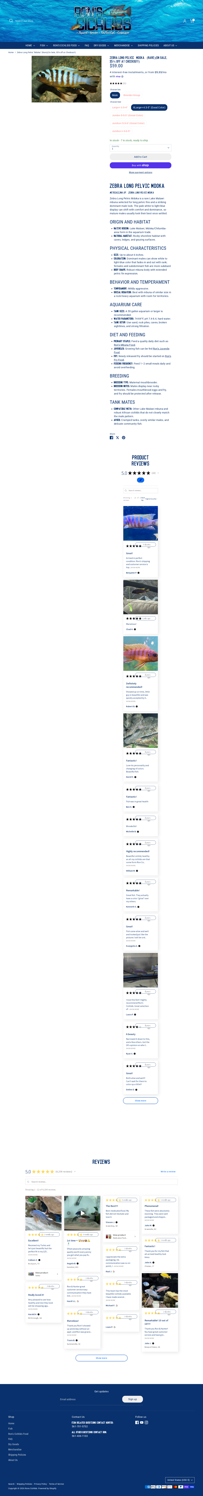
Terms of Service (56, 1484)
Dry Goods (100, 45)
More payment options (140, 172)
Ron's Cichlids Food (65, 45)
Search (11, 1484)
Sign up (132, 1399)
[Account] (185, 21)
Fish (43, 45)
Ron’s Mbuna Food (124, 344)
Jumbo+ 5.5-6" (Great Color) (128, 123)
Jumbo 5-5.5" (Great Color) (127, 115)
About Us (169, 45)
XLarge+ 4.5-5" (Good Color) (149, 107)
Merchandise (122, 45)
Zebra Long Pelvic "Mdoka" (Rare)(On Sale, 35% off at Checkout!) (46, 52)
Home (29, 45)
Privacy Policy (40, 1484)
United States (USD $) (178, 1480)
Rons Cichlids (31, 1488)
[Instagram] (146, 1422)
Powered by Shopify (47, 1488)
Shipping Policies (148, 45)
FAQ (87, 45)
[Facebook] (137, 1422)
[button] (158, 473)
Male (115, 95)
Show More (135, 567)
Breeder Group (131, 95)
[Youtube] (141, 1422)
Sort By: (143, 499)
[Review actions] (145, 545)
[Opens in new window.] (113, 1271)
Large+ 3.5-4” (120, 107)
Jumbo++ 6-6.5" (121, 131)
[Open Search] (11, 20)
